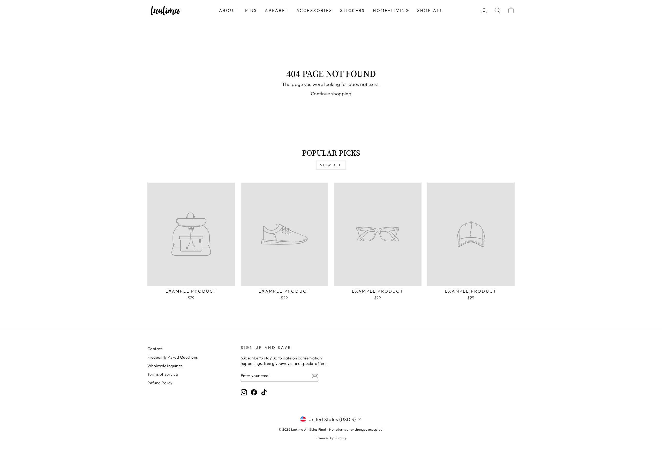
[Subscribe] (315, 375)
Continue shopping (331, 94)
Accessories (314, 10)
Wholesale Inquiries (165, 365)
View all (331, 165)
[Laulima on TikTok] (264, 392)
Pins (251, 10)
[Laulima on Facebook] (254, 392)
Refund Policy (160, 382)
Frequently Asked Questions (172, 357)
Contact (154, 348)
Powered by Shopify (330, 438)
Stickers (352, 10)
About (228, 10)
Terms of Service (162, 374)
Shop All (430, 10)
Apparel (276, 10)
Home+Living (391, 10)
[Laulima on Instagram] (244, 392)
